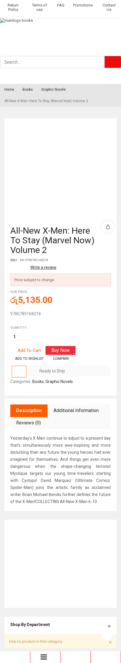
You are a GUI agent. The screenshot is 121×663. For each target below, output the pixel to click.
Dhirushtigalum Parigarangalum (39, 549)
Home (9, 89)
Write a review (43, 267)
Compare (61, 359)
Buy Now (60, 350)
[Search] (113, 62)
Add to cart (29, 350)
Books (28, 89)
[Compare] (19, 371)
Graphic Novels (53, 89)
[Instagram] (23, 75)
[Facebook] (7, 75)
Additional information (76, 410)
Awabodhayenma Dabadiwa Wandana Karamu (51, 586)
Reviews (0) (28, 423)
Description (29, 410)
